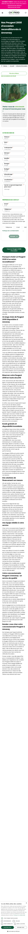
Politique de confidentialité (19, 915)
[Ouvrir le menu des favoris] (25, 12)
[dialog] (14, 917)
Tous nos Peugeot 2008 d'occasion (14, 250)
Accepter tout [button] (7, 927)
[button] (14, 931)
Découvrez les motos (14, 7)
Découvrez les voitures (14, 5)
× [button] (26, 903)
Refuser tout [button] (20, 927)
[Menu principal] (2, 13)
